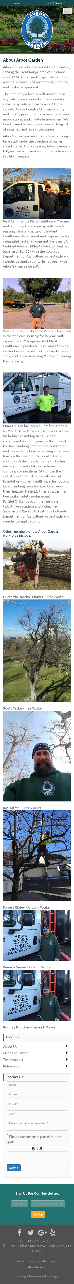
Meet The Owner (15, 1053)
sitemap (21, 1261)
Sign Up (38, 1214)
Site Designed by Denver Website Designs (37, 1276)
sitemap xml (32, 1261)
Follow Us (18, 3)
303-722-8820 (36, 1241)
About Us (10, 1046)
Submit (13, 1167)
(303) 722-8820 (57, 3)
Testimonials (13, 1060)
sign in (54, 1261)
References (11, 1066)
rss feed (45, 1261)
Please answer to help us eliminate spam (34, 1139)
